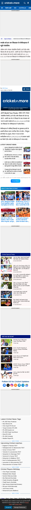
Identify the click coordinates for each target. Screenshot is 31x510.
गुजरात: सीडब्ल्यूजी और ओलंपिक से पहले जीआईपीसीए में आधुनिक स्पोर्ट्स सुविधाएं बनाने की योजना (7, 203)
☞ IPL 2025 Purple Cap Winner (9, 432)
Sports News (7, 38)
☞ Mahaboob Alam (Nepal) (8, 474)
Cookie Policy (18, 504)
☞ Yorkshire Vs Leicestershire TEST (11, 452)
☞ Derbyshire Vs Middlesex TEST (10, 458)
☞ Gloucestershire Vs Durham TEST (11, 464)
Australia (22, 8)
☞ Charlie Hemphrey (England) (9, 480)
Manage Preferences (19, 507)
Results (28, 498)
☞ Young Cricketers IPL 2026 (9, 428)
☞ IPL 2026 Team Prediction (8, 421)
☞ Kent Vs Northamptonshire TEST (10, 460)
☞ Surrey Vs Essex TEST (8, 450)
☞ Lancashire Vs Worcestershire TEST (11, 462)
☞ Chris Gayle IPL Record (8, 426)
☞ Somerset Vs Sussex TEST (9, 456)
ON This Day (22, 498)
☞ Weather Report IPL (7, 438)
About (7, 498)
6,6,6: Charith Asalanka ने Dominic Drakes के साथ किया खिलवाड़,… (20, 349)
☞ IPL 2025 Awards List (7, 430)
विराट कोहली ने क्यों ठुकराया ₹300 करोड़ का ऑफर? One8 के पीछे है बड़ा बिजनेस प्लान (21, 301)
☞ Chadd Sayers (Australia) (8, 482)
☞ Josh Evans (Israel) (7, 488)
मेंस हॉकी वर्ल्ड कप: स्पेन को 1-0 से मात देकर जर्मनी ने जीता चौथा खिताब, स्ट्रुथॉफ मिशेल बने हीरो (22, 203)
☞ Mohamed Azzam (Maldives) (9, 490)
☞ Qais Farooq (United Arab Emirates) (11, 484)
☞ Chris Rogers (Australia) (8, 471)
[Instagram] (11, 385)
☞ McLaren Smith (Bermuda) (9, 486)
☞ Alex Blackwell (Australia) (8, 478)
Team (11, 498)
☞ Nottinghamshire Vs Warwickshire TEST (12, 447)
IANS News (5, 88)
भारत (15, 8)
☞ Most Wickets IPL (6, 423)
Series (15, 498)
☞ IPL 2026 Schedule (7, 436)
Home (2, 498)
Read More (15, 181)
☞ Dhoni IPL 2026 (6, 434)
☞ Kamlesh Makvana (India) (9, 476)
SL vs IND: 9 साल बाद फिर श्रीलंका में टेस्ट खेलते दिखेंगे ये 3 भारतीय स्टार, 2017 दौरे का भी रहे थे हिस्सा (21, 276)
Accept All (8, 507)
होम (2, 8)
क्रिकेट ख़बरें (8, 8)
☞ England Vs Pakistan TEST (9, 445)
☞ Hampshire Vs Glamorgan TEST (10, 454)
